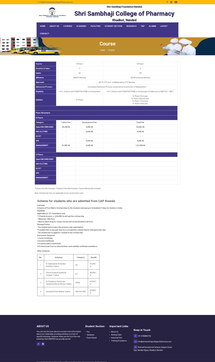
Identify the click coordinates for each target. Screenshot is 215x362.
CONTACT (44, 33)
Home (102, 50)
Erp (88, 332)
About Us (114, 332)
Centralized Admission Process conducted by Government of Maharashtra (117, 87)
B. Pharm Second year (140, 99)
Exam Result (92, 338)
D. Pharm (79, 100)
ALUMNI (152, 26)
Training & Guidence (119, 341)
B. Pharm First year (140, 96)
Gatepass (90, 335)
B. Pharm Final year (140, 104)
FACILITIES (96, 26)
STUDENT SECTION (113, 26)
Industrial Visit (116, 338)
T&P (143, 26)
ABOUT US (54, 26)
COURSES (67, 26)
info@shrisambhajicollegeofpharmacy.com (155, 342)
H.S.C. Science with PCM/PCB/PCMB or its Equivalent (79, 91)
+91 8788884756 (144, 336)
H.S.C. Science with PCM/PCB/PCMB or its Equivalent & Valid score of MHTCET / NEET (140, 91)
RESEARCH (131, 26)
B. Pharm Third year (140, 101)
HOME (42, 26)
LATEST (163, 26)
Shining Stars (116, 335)
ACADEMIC (81, 26)
